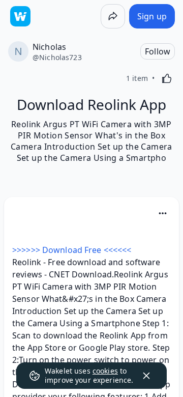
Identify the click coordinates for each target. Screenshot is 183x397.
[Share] (113, 16)
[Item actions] (163, 213)
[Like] (167, 78)
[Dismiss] (146, 375)
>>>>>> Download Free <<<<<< (71, 250)
